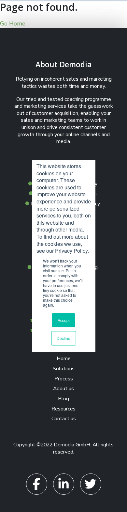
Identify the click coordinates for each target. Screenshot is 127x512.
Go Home (12, 23)
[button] (84, 12)
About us (63, 388)
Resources (63, 408)
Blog (63, 398)
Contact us (63, 418)
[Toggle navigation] (110, 12)
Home (64, 358)
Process (63, 378)
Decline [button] (63, 338)
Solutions (64, 368)
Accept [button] (64, 320)
